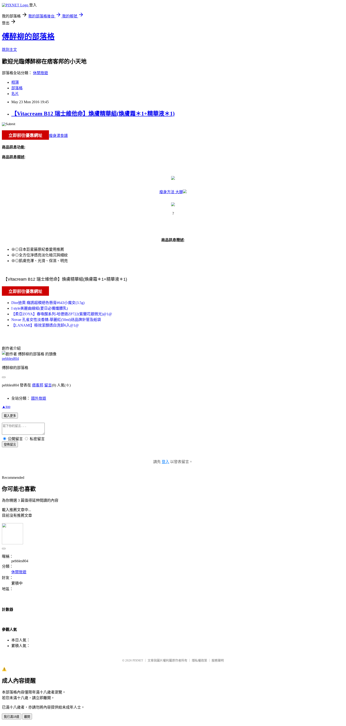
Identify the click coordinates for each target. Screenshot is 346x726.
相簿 (15, 82)
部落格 (17, 88)
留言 (48, 385)
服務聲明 (218, 660)
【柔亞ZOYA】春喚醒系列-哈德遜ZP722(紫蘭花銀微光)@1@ (61, 314)
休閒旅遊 (40, 73)
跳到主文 (9, 50)
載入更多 (10, 416)
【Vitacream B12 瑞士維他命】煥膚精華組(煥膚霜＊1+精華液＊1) (93, 114)
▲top (6, 407)
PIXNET (138, 660)
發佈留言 (10, 444)
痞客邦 (37, 385)
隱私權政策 (199, 660)
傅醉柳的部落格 (28, 36)
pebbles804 (10, 359)
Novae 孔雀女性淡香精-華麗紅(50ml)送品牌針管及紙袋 (56, 320)
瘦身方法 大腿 (171, 192)
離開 (27, 716)
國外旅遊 (38, 398)
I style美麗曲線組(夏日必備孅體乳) (39, 308)
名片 (15, 94)
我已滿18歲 (11, 716)
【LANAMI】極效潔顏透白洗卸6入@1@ (45, 325)
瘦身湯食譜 (58, 136)
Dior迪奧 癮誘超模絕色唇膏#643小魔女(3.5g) (47, 303)
